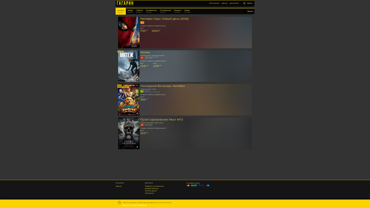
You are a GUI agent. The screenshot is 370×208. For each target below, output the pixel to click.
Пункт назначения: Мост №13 (161, 119)
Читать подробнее (138, 205)
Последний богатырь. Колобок (162, 86)
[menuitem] (214, 3)
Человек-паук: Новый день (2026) (164, 18)
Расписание (214, 3)
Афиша (224, 3)
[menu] (188, 3)
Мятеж (145, 52)
